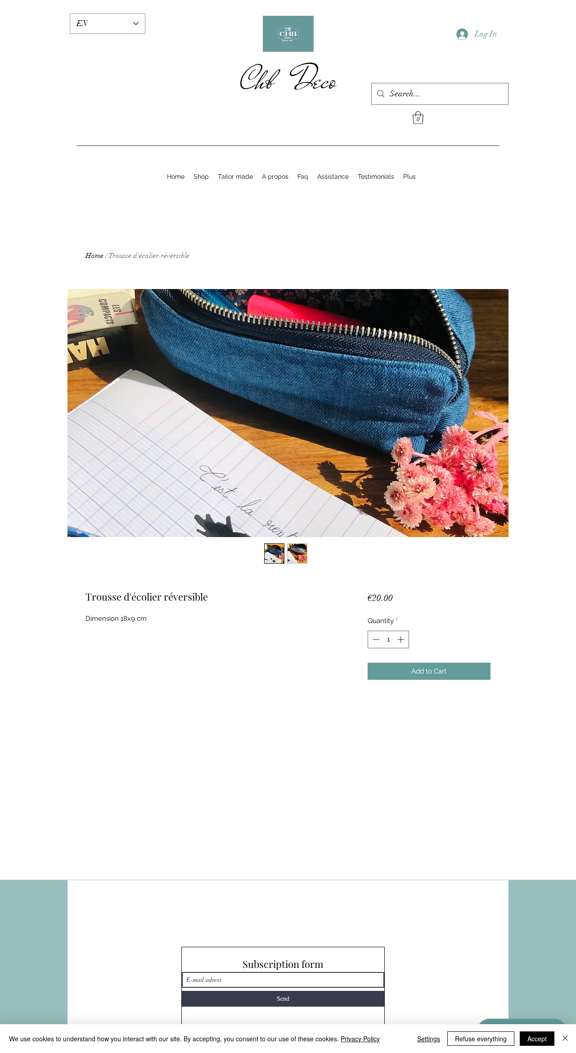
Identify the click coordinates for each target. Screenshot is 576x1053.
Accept (537, 1038)
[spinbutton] (388, 639)
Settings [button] (428, 1038)
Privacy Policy (360, 1038)
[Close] (565, 1038)
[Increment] (402, 639)
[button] (418, 117)
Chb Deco (288, 80)
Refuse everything (481, 1038)
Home (95, 255)
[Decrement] (375, 639)
